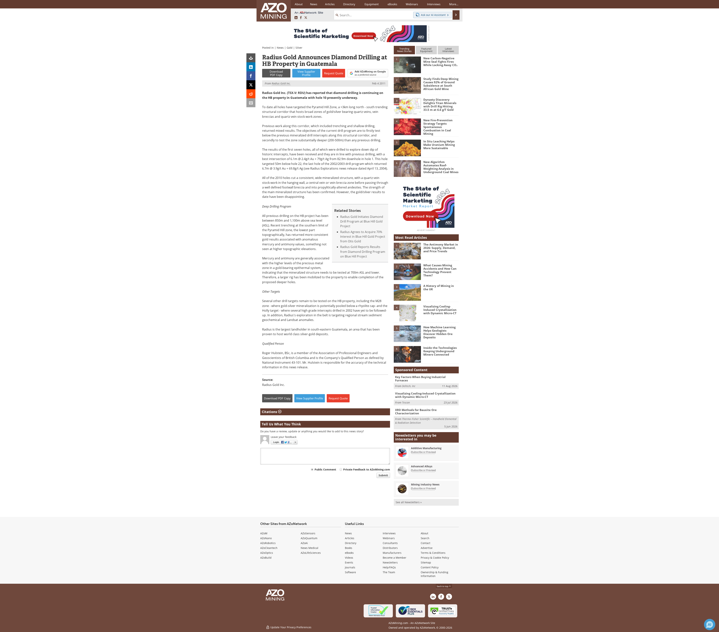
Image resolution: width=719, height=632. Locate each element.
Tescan (406, 402)
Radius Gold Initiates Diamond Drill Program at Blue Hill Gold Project (361, 221)
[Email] (250, 102)
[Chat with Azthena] (709, 624)
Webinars (389, 538)
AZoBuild (265, 557)
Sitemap (426, 562)
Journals (350, 567)
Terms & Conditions (433, 553)
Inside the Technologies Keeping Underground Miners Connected (440, 351)
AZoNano (266, 538)
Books (348, 548)
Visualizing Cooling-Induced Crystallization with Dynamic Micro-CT (439, 309)
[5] (407, 147)
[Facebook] (250, 75)
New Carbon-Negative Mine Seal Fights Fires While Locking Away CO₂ (440, 61)
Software (350, 572)
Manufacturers (392, 553)
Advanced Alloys (421, 466)
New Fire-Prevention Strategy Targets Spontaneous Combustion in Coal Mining (438, 126)
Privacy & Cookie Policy (435, 557)
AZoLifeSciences (311, 553)
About (424, 533)
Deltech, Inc (408, 386)
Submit (383, 475)
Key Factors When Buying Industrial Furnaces (420, 378)
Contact (425, 543)
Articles (349, 538)
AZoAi (304, 543)
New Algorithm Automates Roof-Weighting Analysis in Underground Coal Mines (440, 167)
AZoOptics (266, 553)
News (280, 47)
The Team (389, 572)
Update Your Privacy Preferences (290, 627)
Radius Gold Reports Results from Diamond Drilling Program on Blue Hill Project (362, 251)
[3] (407, 105)
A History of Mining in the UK (438, 287)
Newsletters (390, 562)
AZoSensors (308, 533)
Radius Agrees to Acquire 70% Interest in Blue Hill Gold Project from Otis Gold (362, 236)
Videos (349, 557)
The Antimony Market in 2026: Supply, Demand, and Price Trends (440, 248)
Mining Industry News (425, 484)
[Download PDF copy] (250, 57)
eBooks (349, 553)
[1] (407, 64)
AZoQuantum (309, 538)
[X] (250, 84)
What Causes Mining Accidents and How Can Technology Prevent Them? (439, 270)
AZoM (263, 533)
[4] (407, 126)
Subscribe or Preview (423, 452)
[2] (407, 85)
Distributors (390, 548)
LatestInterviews (448, 50)
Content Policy (430, 567)
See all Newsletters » (409, 502)
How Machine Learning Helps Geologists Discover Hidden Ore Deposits (439, 332)
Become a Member (394, 557)
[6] (407, 168)
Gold (289, 47)
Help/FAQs (389, 567)
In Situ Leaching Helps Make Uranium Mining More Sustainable (439, 144)
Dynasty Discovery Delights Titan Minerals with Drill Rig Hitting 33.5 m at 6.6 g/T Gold (439, 105)
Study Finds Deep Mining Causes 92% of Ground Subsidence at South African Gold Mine (440, 84)
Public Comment (325, 469)
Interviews (389, 533)
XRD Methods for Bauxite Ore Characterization (416, 411)
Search (425, 538)
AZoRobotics (268, 543)
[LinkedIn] (250, 66)
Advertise (427, 548)
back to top (443, 586)
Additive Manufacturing (426, 448)
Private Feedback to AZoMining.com (366, 469)
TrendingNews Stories (404, 50)
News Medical (309, 548)
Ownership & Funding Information (434, 574)
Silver (298, 47)
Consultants (390, 543)
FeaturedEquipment (426, 50)
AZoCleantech (268, 548)
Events (349, 562)
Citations (270, 411)
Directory (349, 4)
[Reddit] (250, 93)
